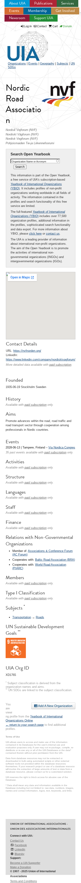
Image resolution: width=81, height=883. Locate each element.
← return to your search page (25, 724)
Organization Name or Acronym (29, 161)
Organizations (17, 63)
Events (14, 10)
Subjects (62, 63)
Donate (67, 26)
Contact (41, 26)
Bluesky (19, 854)
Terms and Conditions (23, 881)
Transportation (21, 617)
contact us (53, 233)
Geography (47, 63)
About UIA (17, 3)
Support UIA (43, 18)
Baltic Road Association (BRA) (55, 559)
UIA (22, 43)
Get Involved (65, 10)
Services (67, 3)
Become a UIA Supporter (25, 863)
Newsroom (17, 18)
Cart (55, 26)
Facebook (21, 845)
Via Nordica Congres (61, 447)
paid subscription (60, 364)
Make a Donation (20, 867)
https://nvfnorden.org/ (27, 350)
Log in (28, 26)
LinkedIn (20, 849)
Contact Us (17, 840)
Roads (40, 617)
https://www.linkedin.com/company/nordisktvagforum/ (40, 359)
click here (35, 233)
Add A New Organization (54, 706)
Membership (37, 10)
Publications (43, 3)
